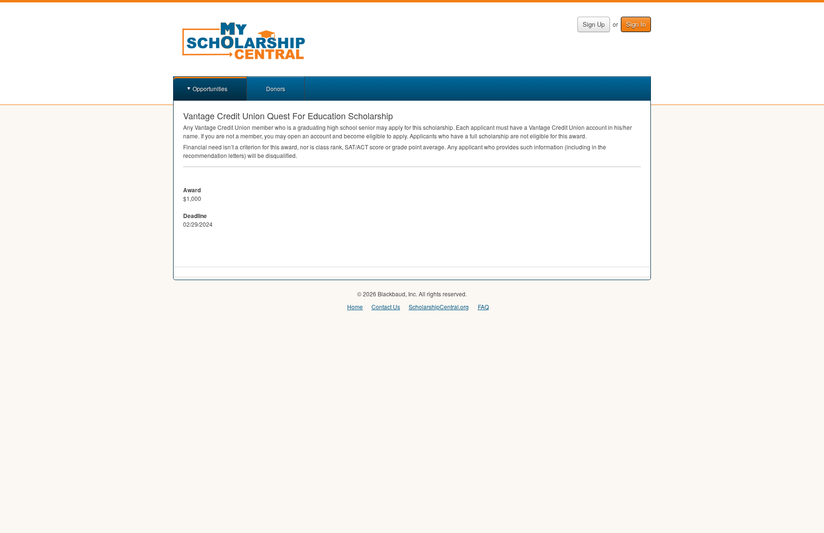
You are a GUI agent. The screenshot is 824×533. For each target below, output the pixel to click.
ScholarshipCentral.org (439, 307)
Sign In (636, 24)
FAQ (483, 307)
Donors (275, 88)
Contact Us (385, 307)
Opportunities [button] (210, 88)
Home (355, 307)
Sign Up (594, 24)
